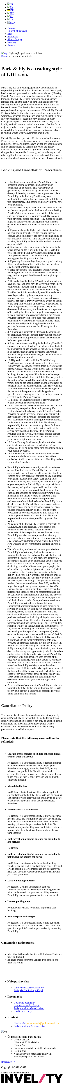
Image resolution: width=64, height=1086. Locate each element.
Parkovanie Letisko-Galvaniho (29, 987)
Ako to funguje (14, 39)
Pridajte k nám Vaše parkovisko (29, 1026)
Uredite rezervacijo (23, 1011)
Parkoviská (12, 36)
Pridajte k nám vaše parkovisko (29, 1008)
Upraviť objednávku (17, 31)
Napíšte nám (37, 1023)
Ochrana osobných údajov (26, 1005)
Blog (9, 33)
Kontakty (12, 45)
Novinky (11, 42)
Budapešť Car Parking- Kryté (28, 990)
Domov (11, 28)
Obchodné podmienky (25, 1002)
